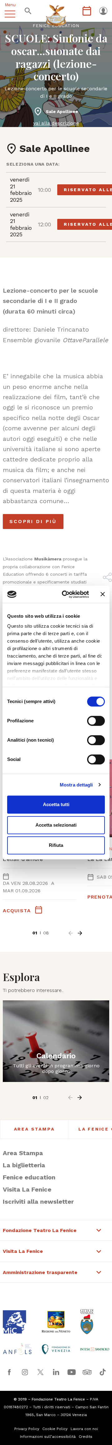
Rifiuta (56, 845)
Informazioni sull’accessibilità (48, 1436)
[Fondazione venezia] (56, 1349)
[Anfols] (17, 1349)
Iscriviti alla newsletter (38, 1201)
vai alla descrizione (56, 123)
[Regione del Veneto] (56, 1322)
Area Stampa (34, 1128)
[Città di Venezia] (94, 1321)
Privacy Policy (26, 1429)
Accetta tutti (56, 804)
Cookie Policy (55, 1429)
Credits (85, 1436)
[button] (71, 933)
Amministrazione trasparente (40, 1272)
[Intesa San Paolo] (94, 1349)
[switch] (96, 721)
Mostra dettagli (76, 784)
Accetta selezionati (56, 825)
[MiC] (17, 1322)
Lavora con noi (84, 1429)
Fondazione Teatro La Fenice (40, 1230)
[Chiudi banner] (102, 594)
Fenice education (29, 1177)
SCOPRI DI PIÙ (33, 521)
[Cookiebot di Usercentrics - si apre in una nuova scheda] (65, 594)
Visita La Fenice (27, 1189)
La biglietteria (24, 1165)
